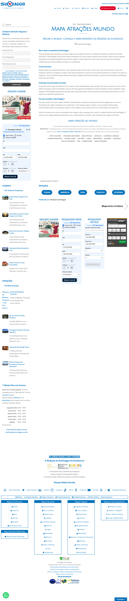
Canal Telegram (31, 490)
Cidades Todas (70, 138)
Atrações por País (15, 525)
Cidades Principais (55, 138)
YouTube (95, 490)
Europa (15, 518)
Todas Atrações (100, 141)
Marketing (6, 400)
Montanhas (97, 138)
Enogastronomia (82, 525)
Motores (107, 138)
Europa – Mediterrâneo (115, 518)
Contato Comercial (63, 497)
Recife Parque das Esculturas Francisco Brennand (17, 364)
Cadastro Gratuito (31, 497)
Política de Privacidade (57, 569)
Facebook (82, 490)
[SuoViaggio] (12, 5)
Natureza (117, 138)
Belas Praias (87, 136)
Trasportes (76, 8)
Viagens (67, 8)
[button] (6, 595)
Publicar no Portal (108, 8)
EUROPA (101, 192)
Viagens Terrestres (81, 506)
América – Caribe (115, 506)
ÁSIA (82, 192)
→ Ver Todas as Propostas (12, 190)
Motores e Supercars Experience (82, 537)
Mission (19, 497)
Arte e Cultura (55, 136)
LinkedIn (46, 490)
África (15, 506)
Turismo (58, 8)
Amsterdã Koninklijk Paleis (19, 347)
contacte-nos (7, 395)
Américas (15, 510)
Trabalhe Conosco (80, 497)
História (81, 138)
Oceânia (15, 522)
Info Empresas (107, 497)
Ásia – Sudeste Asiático (115, 514)
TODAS (47, 192)
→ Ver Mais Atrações (10, 286)
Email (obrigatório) (8, 57)
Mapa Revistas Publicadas (15, 536)
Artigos (95, 8)
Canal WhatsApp (14, 490)
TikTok (70, 490)
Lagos (89, 138)
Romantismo (87, 141)
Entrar (122, 8)
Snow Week (82, 552)
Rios (78, 141)
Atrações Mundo (48, 506)
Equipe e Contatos (47, 497)
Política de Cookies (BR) (72, 569)
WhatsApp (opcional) (9, 64)
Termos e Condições (53, 572)
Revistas (86, 8)
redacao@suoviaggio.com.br (16, 429)
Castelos (97, 136)
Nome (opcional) (7, 50)
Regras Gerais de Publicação (64, 574)
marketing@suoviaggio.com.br (16, 432)
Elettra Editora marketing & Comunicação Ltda (64, 567)
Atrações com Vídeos (71, 136)
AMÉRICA (64, 192)
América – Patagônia (115, 510)
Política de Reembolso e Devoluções (71, 572)
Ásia (15, 514)
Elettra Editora (94, 497)
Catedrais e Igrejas (111, 136)
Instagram (58, 490)
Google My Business (119, 490)
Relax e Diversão (68, 141)
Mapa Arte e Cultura (112, 206)
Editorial (17, 397)
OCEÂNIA (118, 192)
